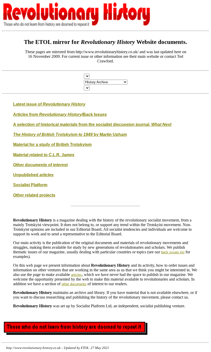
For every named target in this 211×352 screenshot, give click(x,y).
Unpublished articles (33, 175)
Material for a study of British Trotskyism (52, 144)
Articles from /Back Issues (60, 114)
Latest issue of (49, 104)
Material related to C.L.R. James (43, 155)
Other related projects (34, 195)
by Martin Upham (70, 134)
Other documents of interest (40, 165)
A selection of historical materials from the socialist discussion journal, (92, 124)
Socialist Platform (30, 185)
